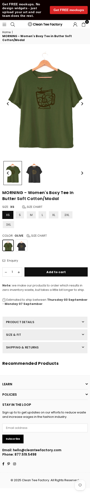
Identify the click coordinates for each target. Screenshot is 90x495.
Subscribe (13, 439)
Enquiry (12, 261)
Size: (22, 207)
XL (53, 215)
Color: (24, 236)
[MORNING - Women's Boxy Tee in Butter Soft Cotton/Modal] (34, 173)
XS (8, 215)
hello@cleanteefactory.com (37, 450)
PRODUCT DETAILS (20, 322)
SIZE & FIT (13, 335)
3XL (8, 224)
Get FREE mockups (69, 10)
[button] (83, 24)
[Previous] (8, 103)
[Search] (13, 24)
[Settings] (75, 24)
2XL (66, 215)
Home (6, 32)
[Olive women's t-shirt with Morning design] (13, 173)
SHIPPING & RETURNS (22, 347)
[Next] (81, 103)
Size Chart (34, 207)
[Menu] (4, 24)
